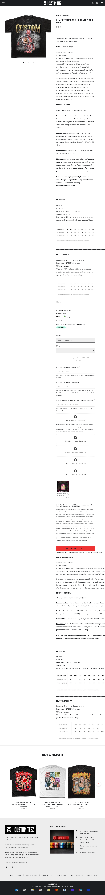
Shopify (71, 886)
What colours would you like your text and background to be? (75, 400)
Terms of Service (77, 875)
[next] (98, 784)
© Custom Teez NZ (37, 886)
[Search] (97, 3)
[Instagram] (12, 867)
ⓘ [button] (68, 494)
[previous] (6, 784)
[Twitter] (65, 301)
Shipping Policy (47, 875)
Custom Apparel (31, 875)
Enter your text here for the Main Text (68, 367)
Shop (19, 875)
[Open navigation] (3, 3)
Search (10, 875)
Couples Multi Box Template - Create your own (52, 805)
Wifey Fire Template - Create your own (81, 805)
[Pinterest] (68, 301)
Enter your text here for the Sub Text (67, 382)
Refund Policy (61, 875)
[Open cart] (102, 3)
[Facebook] (62, 301)
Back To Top (52, 884)
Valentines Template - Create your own (23, 805)
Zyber (58, 886)
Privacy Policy (92, 875)
